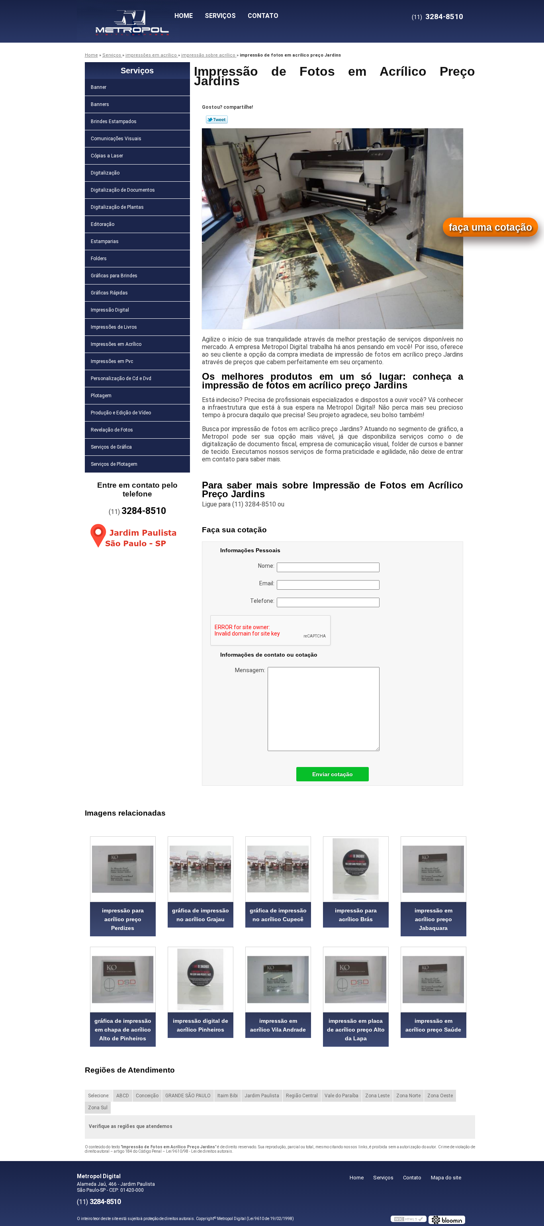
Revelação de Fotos (112, 430)
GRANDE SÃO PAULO (188, 1095)
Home (183, 16)
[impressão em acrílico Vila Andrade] (278, 979)
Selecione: (99, 1095)
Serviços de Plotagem (114, 464)
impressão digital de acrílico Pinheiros (200, 1025)
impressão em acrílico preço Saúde (433, 1025)
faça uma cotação (490, 227)
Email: (268, 583)
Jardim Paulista (262, 1095)
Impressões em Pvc (112, 361)
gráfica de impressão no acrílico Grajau (200, 914)
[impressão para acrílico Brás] (356, 869)
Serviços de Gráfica (111, 447)
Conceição (147, 1095)
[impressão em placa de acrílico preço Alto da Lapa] (356, 979)
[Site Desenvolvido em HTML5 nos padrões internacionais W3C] (409, 1219)
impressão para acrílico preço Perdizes (123, 919)
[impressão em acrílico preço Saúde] (433, 979)
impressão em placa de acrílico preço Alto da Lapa (356, 1030)
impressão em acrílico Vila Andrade (278, 1025)
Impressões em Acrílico (116, 344)
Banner (98, 87)
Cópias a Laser (107, 156)
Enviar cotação (332, 774)
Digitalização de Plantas (117, 207)
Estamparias (105, 241)
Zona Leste (377, 1095)
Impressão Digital (110, 310)
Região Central (302, 1095)
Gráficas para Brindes (114, 276)
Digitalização (105, 173)
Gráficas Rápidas (109, 293)
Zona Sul (98, 1107)
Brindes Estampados (114, 121)
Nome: (267, 566)
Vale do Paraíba (341, 1095)
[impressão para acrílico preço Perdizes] (123, 869)
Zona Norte (408, 1095)
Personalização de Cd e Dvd (121, 378)
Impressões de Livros (114, 327)
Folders (99, 258)
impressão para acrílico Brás (356, 914)
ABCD (122, 1095)
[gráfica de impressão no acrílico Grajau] (200, 869)
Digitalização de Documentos (123, 190)
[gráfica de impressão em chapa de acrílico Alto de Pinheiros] (123, 979)
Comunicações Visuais (116, 138)
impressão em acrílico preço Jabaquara (433, 919)
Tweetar (217, 120)
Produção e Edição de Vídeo (121, 413)
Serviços (220, 16)
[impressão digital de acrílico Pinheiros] (200, 979)
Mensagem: (251, 670)
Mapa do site (446, 1178)
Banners (100, 104)
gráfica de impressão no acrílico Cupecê (278, 914)
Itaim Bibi (227, 1095)
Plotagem (101, 395)
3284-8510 (444, 16)
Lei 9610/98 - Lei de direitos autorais (199, 1151)
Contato (263, 16)
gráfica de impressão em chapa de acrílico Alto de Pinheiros (122, 1030)
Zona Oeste (440, 1095)
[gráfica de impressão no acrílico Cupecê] (278, 869)
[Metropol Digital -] (122, 16)
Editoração (102, 224)
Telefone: (263, 601)
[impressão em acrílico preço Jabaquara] (433, 869)
